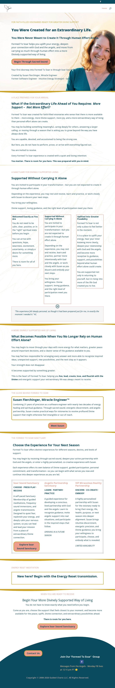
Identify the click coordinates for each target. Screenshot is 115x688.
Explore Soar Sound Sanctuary (26, 546)
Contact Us (33, 653)
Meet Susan (57, 425)
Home (104, 8)
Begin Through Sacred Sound (31, 61)
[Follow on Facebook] (82, 662)
